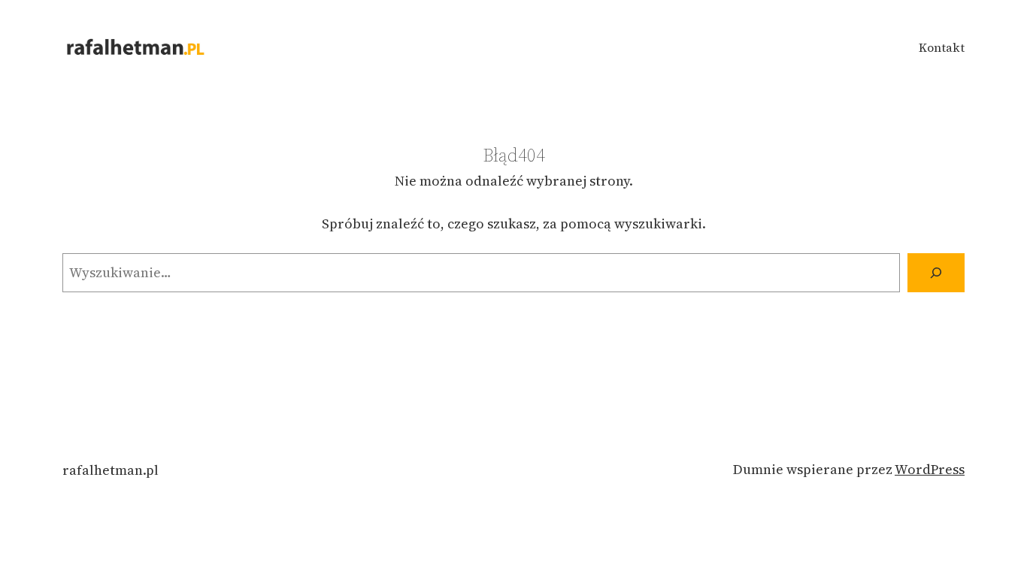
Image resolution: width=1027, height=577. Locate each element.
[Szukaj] (936, 272)
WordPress (930, 469)
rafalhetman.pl (110, 470)
